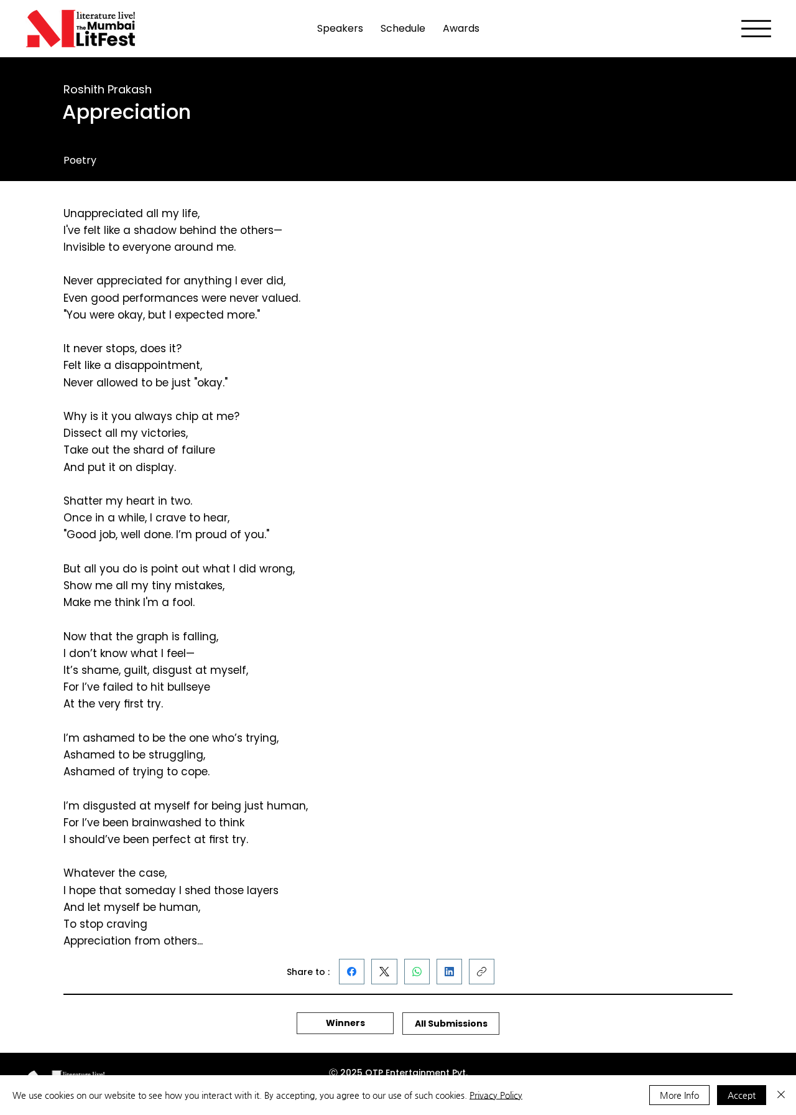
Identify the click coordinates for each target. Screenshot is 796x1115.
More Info (679, 1095)
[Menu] (756, 28)
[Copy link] (481, 971)
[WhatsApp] (417, 971)
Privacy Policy (496, 1095)
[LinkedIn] (449, 971)
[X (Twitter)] (384, 971)
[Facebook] (351, 971)
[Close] (781, 1095)
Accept (742, 1095)
